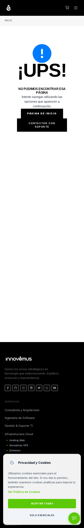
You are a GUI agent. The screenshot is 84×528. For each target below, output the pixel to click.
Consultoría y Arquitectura (22, 410)
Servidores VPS (18, 445)
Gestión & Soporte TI (19, 426)
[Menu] (75, 7)
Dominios (15, 450)
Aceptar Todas (42, 503)
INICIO (8, 20)
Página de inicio (42, 113)
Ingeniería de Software (20, 418)
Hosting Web (17, 440)
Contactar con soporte (42, 125)
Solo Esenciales (42, 515)
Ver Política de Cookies (24, 491)
